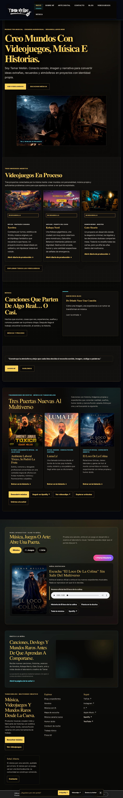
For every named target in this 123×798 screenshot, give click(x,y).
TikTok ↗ (87, 699)
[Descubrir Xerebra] (23, 200)
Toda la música (57, 611)
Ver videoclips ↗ (62, 494)
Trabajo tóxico (50, 730)
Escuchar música (38, 86)
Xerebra (12, 227)
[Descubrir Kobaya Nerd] (61, 200)
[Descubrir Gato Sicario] (100, 200)
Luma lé (52, 456)
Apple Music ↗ (90, 712)
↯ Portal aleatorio (103, 558)
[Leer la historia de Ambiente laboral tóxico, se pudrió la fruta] (26, 430)
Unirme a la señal (18, 502)
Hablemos (27, 368)
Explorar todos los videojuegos (23, 268)
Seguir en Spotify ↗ (41, 494)
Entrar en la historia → (21, 484)
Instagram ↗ (89, 703)
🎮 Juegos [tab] (29, 550)
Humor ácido (49, 721)
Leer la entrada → (73, 315)
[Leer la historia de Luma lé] (61, 430)
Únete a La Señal (90, 792)
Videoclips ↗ (76, 792)
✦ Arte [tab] (42, 550)
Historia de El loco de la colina (64, 604)
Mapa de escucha (51, 712)
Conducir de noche (52, 726)
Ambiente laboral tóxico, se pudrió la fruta (23, 459)
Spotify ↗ (73, 611)
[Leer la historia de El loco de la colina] (97, 430)
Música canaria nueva (53, 717)
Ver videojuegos (15, 86)
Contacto (13, 779)
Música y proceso (16, 333)
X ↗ (85, 708)
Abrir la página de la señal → (22, 681)
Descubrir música (19, 494)
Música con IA (50, 708)
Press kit (48, 735)
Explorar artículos (84, 494)
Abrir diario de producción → (21, 257)
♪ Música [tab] (16, 550)
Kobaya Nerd (53, 227)
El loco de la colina (95, 456)
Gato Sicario (91, 227)
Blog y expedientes (52, 699)
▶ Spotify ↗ (63, 792)
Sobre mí (11, 368)
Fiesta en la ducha (89, 604)
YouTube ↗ (88, 721)
